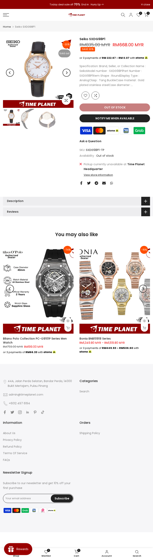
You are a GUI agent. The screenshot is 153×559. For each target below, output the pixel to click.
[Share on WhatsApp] (111, 183)
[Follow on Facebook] (5, 412)
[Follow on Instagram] (20, 412)
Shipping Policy (89, 433)
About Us (9, 433)
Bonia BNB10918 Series (95, 339)
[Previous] (10, 73)
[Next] (67, 73)
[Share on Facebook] (81, 183)
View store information (98, 175)
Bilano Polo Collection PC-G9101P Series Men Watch (35, 341)
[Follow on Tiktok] (42, 412)
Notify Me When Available (114, 118)
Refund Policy (12, 447)
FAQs (6, 460)
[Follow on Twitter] (12, 412)
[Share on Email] (104, 183)
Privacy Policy (12, 440)
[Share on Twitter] (89, 183)
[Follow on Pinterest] (35, 412)
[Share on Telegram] (96, 183)
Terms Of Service (15, 453)
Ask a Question (90, 141)
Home (7, 26)
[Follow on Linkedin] (27, 412)
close (8, 4)
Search (84, 391)
